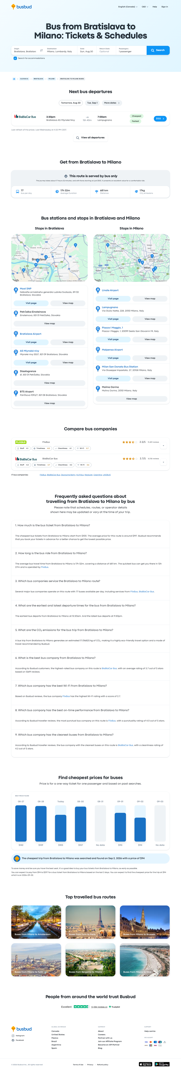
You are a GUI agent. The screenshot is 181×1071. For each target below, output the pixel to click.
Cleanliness (62, 448)
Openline (97, 475)
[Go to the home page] (21, 7)
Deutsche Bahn (68, 475)
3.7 (49, 465)
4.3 (27, 465)
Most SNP (25, 289)
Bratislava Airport (30, 334)
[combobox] (25, 50)
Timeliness (40, 448)
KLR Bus (80, 475)
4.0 (48, 448)
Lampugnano (110, 307)
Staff (22, 448)
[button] (41, 50)
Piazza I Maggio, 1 (112, 328)
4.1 (27, 448)
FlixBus (46, 442)
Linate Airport (110, 290)
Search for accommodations (31, 58)
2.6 (88, 465)
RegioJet (89, 475)
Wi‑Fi (82, 448)
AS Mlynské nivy (29, 351)
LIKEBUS (107, 475)
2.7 (87, 448)
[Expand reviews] (163, 445)
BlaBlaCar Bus (50, 459)
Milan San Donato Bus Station (120, 367)
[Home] (14, 79)
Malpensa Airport (112, 350)
